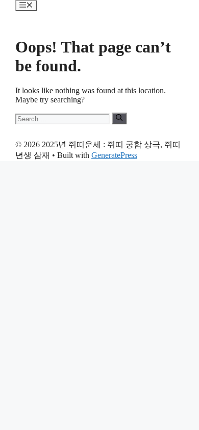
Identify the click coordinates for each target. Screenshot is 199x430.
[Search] (119, 118)
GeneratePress (114, 155)
